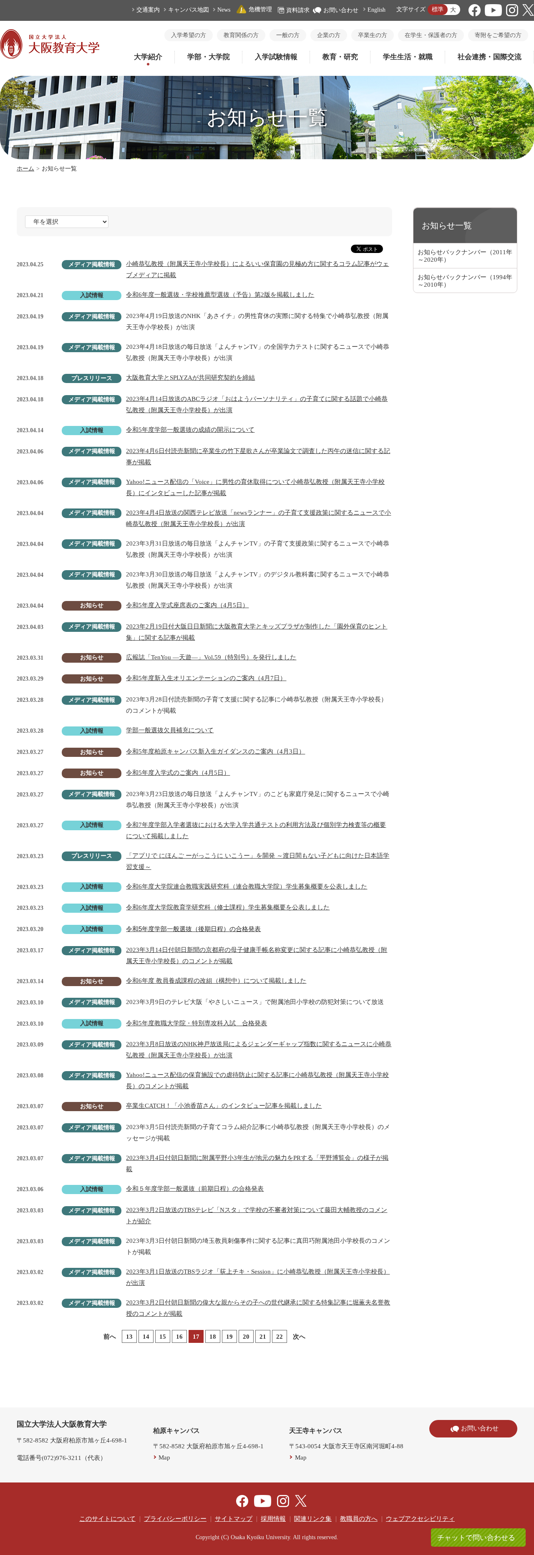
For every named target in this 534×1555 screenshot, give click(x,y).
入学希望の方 (188, 35)
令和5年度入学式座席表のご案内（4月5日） (187, 605)
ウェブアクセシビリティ (420, 1518)
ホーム (25, 168)
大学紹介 (148, 57)
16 (179, 1336)
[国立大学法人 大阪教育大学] (49, 56)
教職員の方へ (359, 1518)
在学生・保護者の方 (431, 35)
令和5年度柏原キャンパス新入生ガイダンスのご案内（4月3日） (215, 751)
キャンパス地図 (188, 10)
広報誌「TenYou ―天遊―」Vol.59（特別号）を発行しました (211, 657)
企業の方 (328, 35)
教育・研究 (340, 57)
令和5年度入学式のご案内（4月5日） (178, 772)
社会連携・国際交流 (489, 57)
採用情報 (273, 1518)
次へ (299, 1336)
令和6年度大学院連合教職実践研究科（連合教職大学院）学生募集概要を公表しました (246, 886)
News (223, 10)
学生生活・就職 (408, 57)
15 (162, 1336)
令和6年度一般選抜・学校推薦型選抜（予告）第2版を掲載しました (220, 294)
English (376, 10)
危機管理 (260, 9)
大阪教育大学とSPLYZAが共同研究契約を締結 (190, 377)
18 (212, 1336)
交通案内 (148, 10)
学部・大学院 (208, 57)
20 (246, 1336)
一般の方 (288, 35)
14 (146, 1336)
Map (164, 1457)
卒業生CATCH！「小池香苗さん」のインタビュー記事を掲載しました (224, 1105)
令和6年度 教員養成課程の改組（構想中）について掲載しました (216, 980)
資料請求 (298, 10)
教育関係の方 (241, 35)
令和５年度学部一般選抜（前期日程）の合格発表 (195, 1188)
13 (129, 1336)
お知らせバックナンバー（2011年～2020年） (465, 256)
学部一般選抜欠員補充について (170, 730)
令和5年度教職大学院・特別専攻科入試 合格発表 (196, 1023)
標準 (437, 9)
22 (279, 1336)
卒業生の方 (372, 35)
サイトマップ (233, 1518)
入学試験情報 (276, 57)
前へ (109, 1336)
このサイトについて (107, 1518)
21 (262, 1336)
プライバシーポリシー (175, 1518)
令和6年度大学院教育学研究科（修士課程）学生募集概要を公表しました (228, 907)
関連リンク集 (313, 1518)
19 (229, 1336)
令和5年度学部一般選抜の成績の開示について (190, 429)
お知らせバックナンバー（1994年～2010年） (465, 281)
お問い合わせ (340, 10)
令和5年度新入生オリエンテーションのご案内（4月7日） (206, 678)
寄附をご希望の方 (498, 35)
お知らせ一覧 (447, 225)
